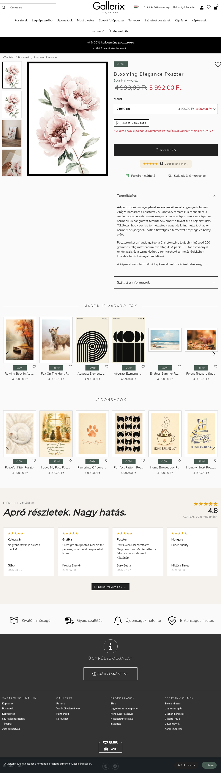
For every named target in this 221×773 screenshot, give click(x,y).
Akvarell (132, 81)
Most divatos (86, 20)
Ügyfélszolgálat (119, 31)
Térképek (134, 20)
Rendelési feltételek (121, 713)
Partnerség (62, 713)
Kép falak (181, 20)
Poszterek (21, 20)
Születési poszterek (157, 20)
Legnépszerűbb (42, 20)
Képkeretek (199, 20)
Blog (113, 703)
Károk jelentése (173, 729)
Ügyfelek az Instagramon (124, 708)
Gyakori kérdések (174, 713)
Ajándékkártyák (113, 673)
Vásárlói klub (172, 718)
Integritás (115, 723)
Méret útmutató (133, 123)
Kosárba (168, 150)
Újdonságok (65, 20)
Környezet (62, 718)
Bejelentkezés (173, 703)
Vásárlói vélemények (68, 708)
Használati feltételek (122, 718)
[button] (3, 7)
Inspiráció (98, 31)
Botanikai (120, 81)
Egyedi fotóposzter (111, 20)
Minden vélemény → (110, 587)
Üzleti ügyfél (172, 723)
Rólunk (60, 703)
